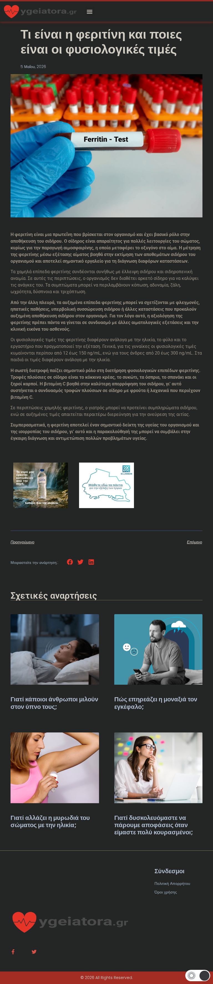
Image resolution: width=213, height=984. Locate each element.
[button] (89, 11)
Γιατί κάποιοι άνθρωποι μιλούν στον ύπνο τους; (54, 703)
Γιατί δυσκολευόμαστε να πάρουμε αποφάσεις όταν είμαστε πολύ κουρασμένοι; (153, 825)
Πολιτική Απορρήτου (172, 883)
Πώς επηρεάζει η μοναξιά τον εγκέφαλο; (155, 703)
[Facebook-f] (13, 951)
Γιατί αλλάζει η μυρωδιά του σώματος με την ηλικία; (50, 821)
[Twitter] (34, 951)
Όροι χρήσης (165, 892)
